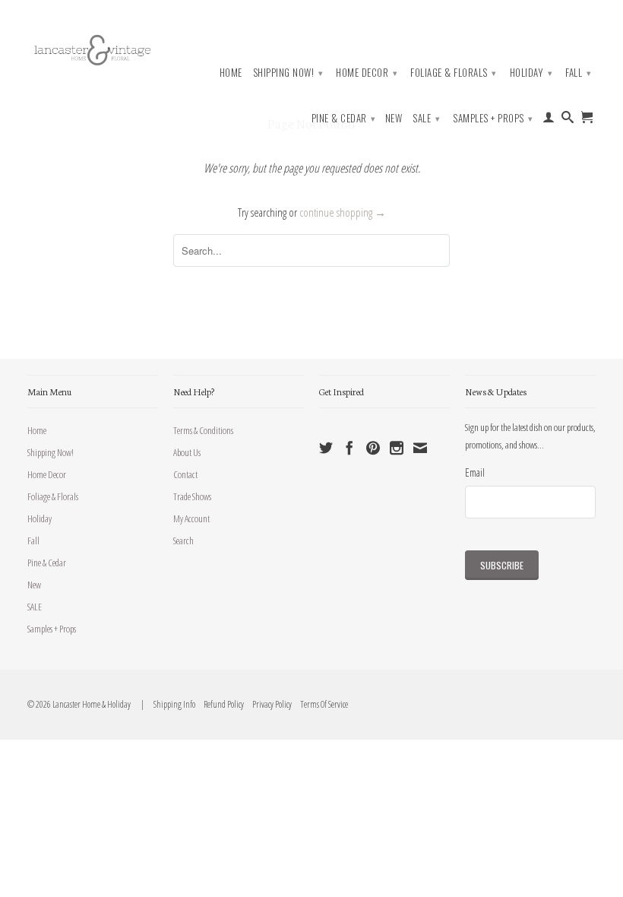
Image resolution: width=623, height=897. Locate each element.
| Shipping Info (166, 704)
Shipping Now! (288, 72)
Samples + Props (493, 117)
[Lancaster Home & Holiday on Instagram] (396, 448)
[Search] (567, 120)
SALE (426, 117)
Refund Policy (220, 704)
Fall (578, 72)
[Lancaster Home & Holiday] (92, 48)
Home (231, 72)
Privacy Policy (268, 704)
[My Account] (548, 120)
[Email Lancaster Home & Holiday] (420, 448)
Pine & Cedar (344, 117)
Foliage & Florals (453, 72)
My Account (191, 518)
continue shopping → (342, 212)
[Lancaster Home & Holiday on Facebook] (349, 448)
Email (475, 472)
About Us (187, 452)
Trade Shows (192, 496)
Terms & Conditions (203, 430)
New (394, 118)
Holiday (531, 72)
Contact (185, 474)
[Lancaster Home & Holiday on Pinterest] (373, 448)
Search (183, 540)
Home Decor (366, 72)
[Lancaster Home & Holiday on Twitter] (326, 448)
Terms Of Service (320, 704)
